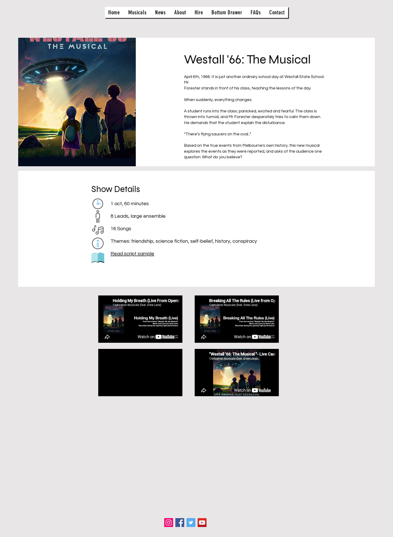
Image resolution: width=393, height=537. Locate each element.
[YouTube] (202, 522)
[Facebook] (179, 522)
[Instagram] (168, 522)
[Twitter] (190, 522)
